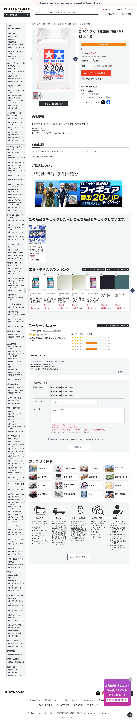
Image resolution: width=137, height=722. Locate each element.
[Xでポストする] (103, 102)
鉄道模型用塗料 (15, 630)
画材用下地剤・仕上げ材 (17, 473)
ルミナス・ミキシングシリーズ (17, 452)
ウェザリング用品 (15, 625)
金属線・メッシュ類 (16, 431)
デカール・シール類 (16, 517)
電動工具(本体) (15, 372)
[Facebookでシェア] (108, 102)
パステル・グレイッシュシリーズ (17, 457)
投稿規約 (54, 439)
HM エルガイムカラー (17, 197)
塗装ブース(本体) (15, 334)
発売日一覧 (13, 670)
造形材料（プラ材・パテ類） (17, 57)
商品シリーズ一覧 (15, 675)
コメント (37, 409)
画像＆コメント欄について (52, 331)
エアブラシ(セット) (16, 312)
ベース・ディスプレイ (17, 646)
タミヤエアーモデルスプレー (17, 536)
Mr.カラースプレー (16, 98)
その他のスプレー (15, 554)
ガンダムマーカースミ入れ (17, 275)
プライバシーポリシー (46, 713)
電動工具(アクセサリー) (16, 376)
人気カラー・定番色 (16, 45)
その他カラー (14, 108)
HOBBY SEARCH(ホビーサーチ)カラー (17, 203)
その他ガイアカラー (16, 210)
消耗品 (12, 39)
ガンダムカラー (15, 76)
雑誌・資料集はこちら (17, 662)
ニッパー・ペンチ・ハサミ (17, 347)
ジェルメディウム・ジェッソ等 (17, 469)
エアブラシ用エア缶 (16, 326)
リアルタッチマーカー (17, 278)
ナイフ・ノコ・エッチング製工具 (17, 355)
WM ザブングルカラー (17, 200)
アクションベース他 (16, 644)
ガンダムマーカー (15, 268)
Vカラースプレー (15, 549)
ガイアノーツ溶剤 (15, 165)
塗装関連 (13, 42)
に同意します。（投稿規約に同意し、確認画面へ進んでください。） (80, 439)
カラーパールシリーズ (17, 449)
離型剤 (12, 417)
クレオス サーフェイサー (17, 91)
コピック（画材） (15, 628)
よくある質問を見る (78, 557)
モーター (13, 578)
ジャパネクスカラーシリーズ (17, 464)
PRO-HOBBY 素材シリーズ (17, 508)
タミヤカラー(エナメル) (16, 128)
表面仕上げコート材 (16, 565)
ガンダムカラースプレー (17, 545)
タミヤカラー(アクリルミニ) (17, 124)
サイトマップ (104, 713)
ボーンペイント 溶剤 (16, 255)
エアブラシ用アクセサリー (17, 323)
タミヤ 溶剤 (14, 132)
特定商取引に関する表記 (65, 713)
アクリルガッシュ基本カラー (17, 445)
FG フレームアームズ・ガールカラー (17, 185)
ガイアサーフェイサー (17, 162)
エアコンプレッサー (16, 319)
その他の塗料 (14, 636)
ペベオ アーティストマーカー (17, 291)
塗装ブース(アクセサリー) (17, 338)
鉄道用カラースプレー (17, 551)
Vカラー (12, 618)
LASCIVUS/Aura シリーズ (17, 82)
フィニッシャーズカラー (17, 221)
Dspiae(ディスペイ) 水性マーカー (17, 286)
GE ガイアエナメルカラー (17, 171)
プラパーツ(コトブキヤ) (16, 490)
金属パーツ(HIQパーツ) (17, 500)
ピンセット (13, 359)
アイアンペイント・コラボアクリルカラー (17, 478)
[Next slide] (75, 59)
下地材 (12, 562)
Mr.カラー (13, 69)
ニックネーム (38, 401)
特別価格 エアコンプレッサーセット (17, 308)
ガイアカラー (14, 152)
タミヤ (90, 90)
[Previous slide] (32, 59)
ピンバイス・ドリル (16, 351)
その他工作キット (15, 588)
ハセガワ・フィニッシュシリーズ (17, 520)
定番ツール (13, 36)
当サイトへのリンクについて (87, 713)
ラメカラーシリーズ (16, 461)
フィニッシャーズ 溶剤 (17, 225)
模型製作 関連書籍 (16, 654)
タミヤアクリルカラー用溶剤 (99, 97)
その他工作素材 (15, 591)
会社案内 (31, 713)
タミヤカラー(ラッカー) (16, 119)
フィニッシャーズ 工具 (17, 240)
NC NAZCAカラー (15, 168)
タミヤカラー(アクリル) (16, 602)
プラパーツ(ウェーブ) (17, 494)
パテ (11, 411)
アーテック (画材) (15, 633)
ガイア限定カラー (15, 207)
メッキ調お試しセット (17, 258)
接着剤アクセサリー (16, 393)
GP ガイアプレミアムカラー (17, 159)
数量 (83, 66)
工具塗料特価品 (15, 29)
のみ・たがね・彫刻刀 (17, 361)
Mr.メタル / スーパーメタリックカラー (17, 72)
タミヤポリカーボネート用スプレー (17, 540)
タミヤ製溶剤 (93, 93)
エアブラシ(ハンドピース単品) (17, 315)
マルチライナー (15, 295)
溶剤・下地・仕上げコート (17, 48)
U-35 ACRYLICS (15, 442)
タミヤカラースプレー (17, 138)
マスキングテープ (15, 401)
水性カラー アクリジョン (17, 87)
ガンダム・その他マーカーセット (17, 282)
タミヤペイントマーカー (17, 141)
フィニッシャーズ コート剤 (17, 233)
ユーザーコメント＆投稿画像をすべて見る (112, 325)
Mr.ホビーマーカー (16, 271)
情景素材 (13, 580)
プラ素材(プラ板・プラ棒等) (17, 427)
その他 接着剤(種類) (16, 390)
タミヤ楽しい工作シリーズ (17, 584)
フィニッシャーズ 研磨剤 (17, 228)
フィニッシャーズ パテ (17, 237)
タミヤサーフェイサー (17, 135)
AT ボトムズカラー (16, 189)
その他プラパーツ (15, 497)
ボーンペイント (15, 250)
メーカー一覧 (14, 672)
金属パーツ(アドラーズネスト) (17, 503)
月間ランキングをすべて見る (116, 269)
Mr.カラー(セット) (16, 105)
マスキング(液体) (15, 403)
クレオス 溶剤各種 (16, 95)
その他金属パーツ (15, 514)
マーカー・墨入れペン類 (17, 53)
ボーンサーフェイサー (17, 253)
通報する (121, 372)
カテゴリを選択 (12, 14)
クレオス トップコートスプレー (17, 101)
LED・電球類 (14, 575)
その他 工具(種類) (15, 380)
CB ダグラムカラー (16, 195)
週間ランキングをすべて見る (92, 269)
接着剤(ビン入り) (15, 387)
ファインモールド (15, 511)
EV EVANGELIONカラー (17, 181)
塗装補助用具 (14, 370)
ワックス (13, 424)
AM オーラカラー (15, 192)
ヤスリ (12, 364)
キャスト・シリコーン (17, 414)
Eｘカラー (13, 155)
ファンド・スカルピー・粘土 (16, 420)
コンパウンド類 (15, 567)
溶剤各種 (13, 598)
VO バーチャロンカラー (17, 176)
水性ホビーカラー (15, 79)
